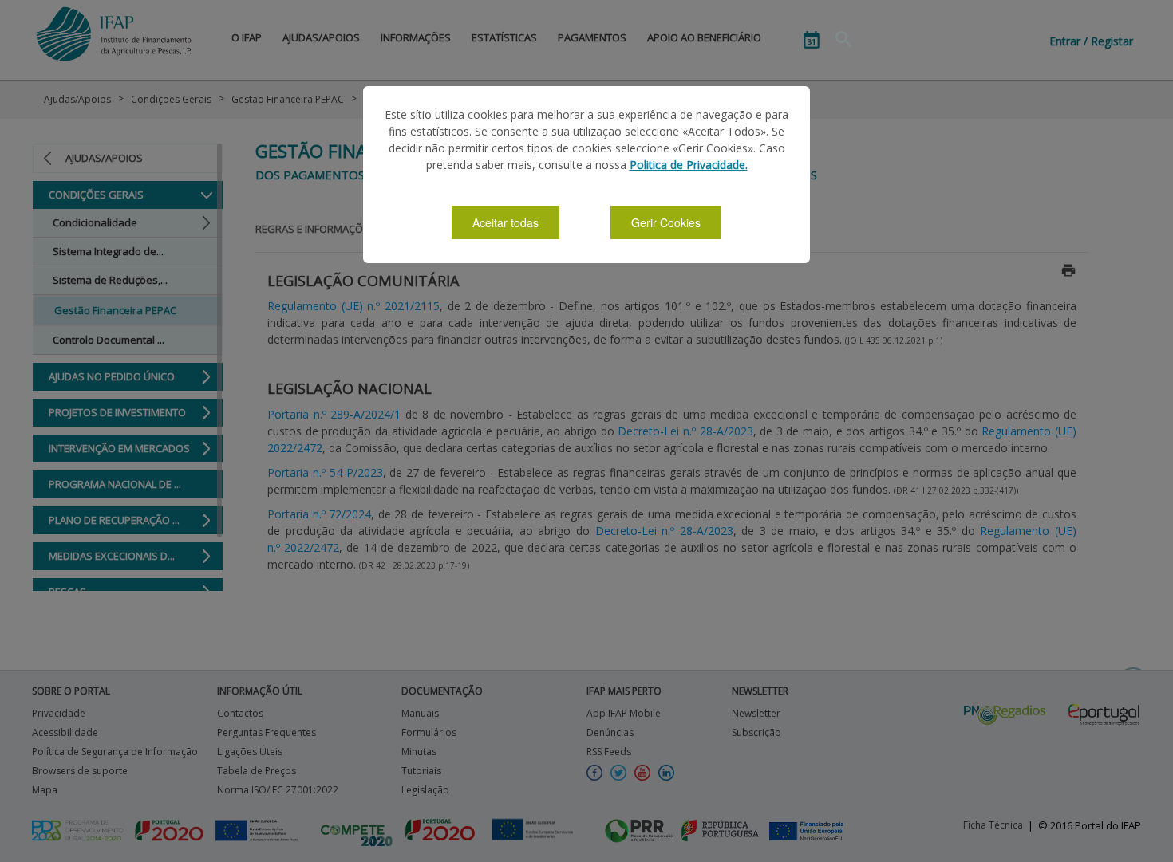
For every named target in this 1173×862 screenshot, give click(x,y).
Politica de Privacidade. (689, 164)
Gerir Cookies (666, 222)
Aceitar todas (505, 222)
